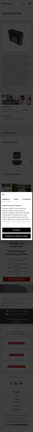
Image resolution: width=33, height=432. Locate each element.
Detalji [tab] (16, 199)
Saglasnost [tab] (5, 199)
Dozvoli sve (16, 230)
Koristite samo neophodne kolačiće (16, 236)
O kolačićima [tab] (27, 199)
